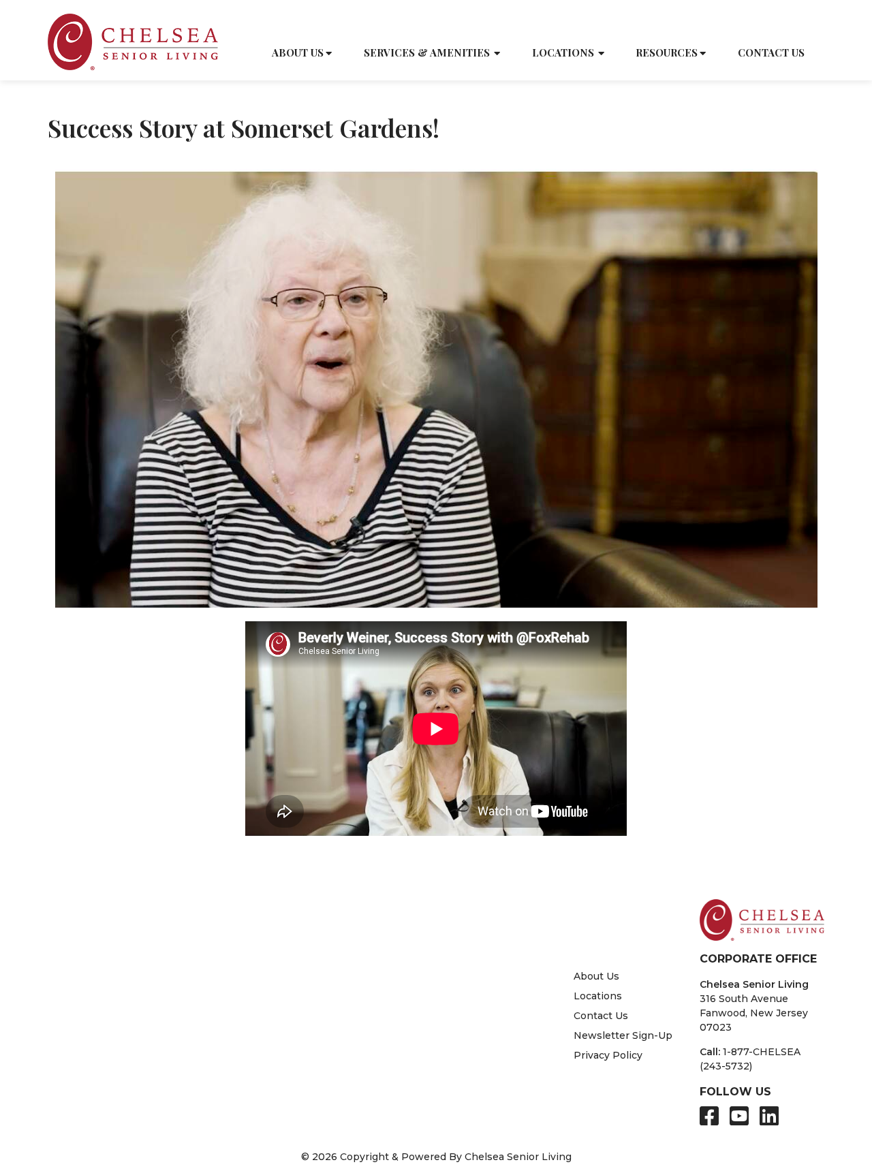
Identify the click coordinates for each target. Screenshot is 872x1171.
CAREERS (752, 21)
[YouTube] (739, 1116)
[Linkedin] (769, 1116)
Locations (563, 52)
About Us (298, 52)
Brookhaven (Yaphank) (124, 967)
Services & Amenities (427, 52)
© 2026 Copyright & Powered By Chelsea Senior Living (436, 1157)
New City (239, 996)
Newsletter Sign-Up (623, 1035)
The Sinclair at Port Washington (446, 967)
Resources (667, 52)
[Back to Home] (133, 42)
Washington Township (284, 1083)
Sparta (84, 1097)
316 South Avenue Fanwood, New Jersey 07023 (754, 1013)
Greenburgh (98, 996)
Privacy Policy (608, 1055)
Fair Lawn (92, 1083)
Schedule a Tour (598, 21)
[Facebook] (709, 1116)
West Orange (260, 1097)
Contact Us (771, 52)
